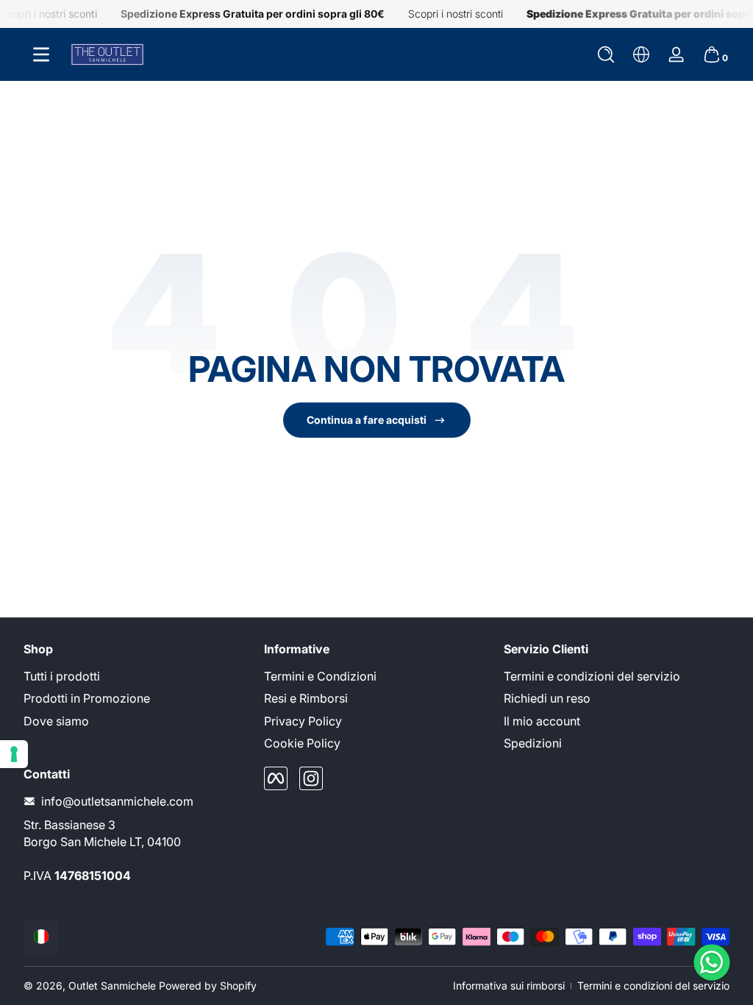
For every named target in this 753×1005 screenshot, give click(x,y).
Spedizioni (533, 743)
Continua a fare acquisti (367, 419)
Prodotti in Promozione (87, 698)
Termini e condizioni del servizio (592, 676)
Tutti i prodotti (62, 676)
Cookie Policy (302, 743)
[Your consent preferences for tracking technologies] (14, 754)
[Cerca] (606, 54)
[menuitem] (136, 676)
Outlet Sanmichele (112, 985)
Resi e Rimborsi (306, 698)
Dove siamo (56, 721)
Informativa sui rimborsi (509, 985)
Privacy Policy (303, 721)
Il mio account (542, 721)
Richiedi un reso (547, 698)
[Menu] (41, 54)
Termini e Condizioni (320, 676)
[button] (606, 54)
